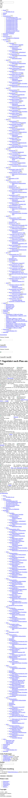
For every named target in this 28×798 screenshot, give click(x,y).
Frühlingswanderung (8, 756)
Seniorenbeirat (3, 334)
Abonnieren (3, 776)
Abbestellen (9, 776)
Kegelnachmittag (7, 759)
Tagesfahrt (5, 755)
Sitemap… (5, 786)
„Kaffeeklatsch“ (7, 758)
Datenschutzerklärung (13, 772)
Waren (10, 434)
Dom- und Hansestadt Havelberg (19, 467)
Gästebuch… (6, 785)
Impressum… (6, 782)
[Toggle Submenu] (14, 513)
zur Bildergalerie (4, 493)
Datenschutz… (6, 781)
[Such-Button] (1, 766)
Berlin (10, 485)
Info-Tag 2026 (6, 760)
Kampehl (2, 445)
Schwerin (16, 417)
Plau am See (10, 378)
